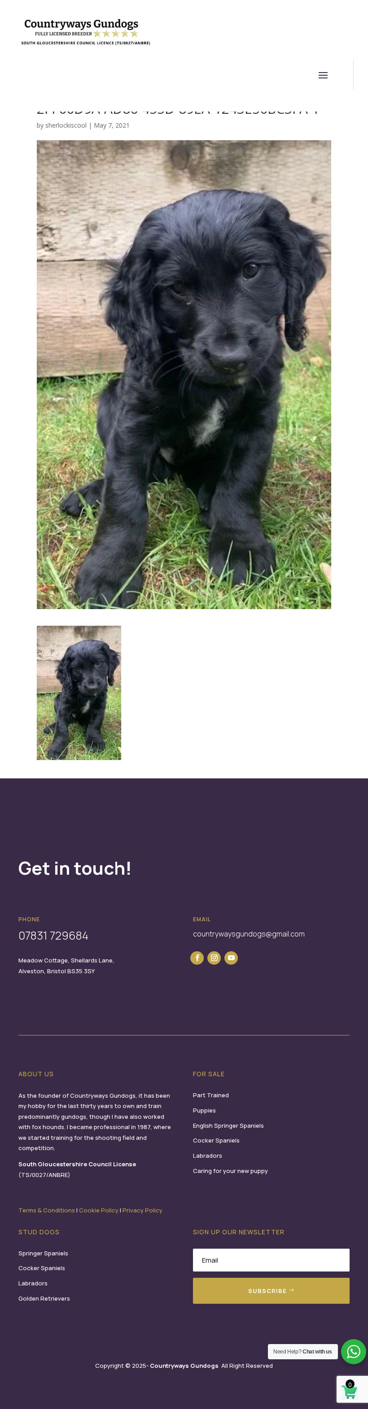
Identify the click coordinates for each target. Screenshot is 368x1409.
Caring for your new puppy (230, 1171)
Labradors (207, 1155)
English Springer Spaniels (228, 1125)
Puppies (204, 1110)
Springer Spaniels (43, 1253)
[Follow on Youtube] (231, 958)
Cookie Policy (98, 1210)
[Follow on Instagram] (214, 958)
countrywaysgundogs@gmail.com (249, 934)
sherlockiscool (66, 125)
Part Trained (211, 1095)
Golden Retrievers (44, 1298)
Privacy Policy (142, 1210)
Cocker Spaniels (216, 1140)
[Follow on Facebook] (197, 958)
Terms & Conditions (46, 1210)
